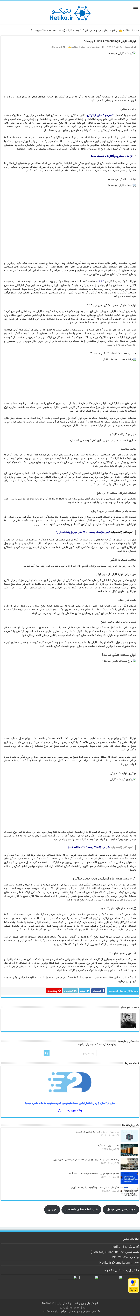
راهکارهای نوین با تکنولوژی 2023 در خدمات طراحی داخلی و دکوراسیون (86, 1160)
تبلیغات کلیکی (128, 97)
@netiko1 (118, 1247)
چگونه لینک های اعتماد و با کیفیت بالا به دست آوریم (95, 1187)
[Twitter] (78, 1308)
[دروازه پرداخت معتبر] (133, 1285)
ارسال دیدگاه (56, 47)
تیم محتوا (129, 47)
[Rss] (84, 1308)
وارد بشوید (83, 1044)
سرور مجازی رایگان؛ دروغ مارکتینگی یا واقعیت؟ (97, 1132)
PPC (101, 281)
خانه (136, 30)
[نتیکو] (70, 12)
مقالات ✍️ (124, 30)
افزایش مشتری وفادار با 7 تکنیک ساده (112, 156)
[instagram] (60, 1308)
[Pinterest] (74, 1308)
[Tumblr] (64, 1308)
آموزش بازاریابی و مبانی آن (100, 30)
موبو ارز (52, 1209)
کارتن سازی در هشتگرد (108, 1146)
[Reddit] (67, 1308)
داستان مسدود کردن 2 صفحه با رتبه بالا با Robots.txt (94, 1174)
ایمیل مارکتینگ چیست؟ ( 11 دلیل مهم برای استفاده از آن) (82, 532)
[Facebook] (81, 1308)
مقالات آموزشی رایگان (24, 977)
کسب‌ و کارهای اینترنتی (100, 115)
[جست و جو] (47, 1053)
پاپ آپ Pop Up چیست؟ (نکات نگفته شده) (88, 847)
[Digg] (71, 1308)
